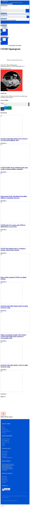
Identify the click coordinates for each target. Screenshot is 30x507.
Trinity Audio (14, 60)
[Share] (4, 505)
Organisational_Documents (15, 45)
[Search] (28, 104)
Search (2, 103)
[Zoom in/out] (1, 505)
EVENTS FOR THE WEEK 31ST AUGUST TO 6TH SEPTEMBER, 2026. (14, 139)
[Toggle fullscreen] (2, 505)
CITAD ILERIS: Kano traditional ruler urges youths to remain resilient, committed (14, 168)
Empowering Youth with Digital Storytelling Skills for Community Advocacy (14, 197)
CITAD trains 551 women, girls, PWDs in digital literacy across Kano (13, 225)
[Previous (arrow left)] (1, 506)
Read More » (4, 143)
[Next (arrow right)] (2, 506)
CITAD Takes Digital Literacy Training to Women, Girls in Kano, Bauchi (13, 249)
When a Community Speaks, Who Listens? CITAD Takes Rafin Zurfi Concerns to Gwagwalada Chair (13, 336)
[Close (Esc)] (5, 505)
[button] (15, 7)
